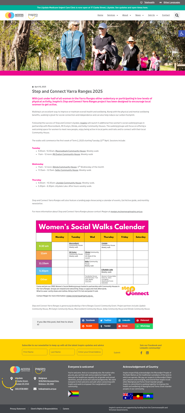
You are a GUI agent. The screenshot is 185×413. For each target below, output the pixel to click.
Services (111, 15)
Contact (166, 15)
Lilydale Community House (68, 183)
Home (100, 15)
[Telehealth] (141, 3)
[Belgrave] (34, 378)
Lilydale (19, 378)
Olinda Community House (65, 167)
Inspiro (83, 123)
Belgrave (43, 378)
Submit (117, 352)
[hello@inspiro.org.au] (34, 388)
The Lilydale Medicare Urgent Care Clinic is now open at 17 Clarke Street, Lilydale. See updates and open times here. (92, 7)
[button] (181, 33)
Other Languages (172, 2)
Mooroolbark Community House (70, 151)
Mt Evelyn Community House (66, 154)
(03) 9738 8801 (21, 389)
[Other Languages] (161, 3)
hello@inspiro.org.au (47, 389)
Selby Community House (66, 170)
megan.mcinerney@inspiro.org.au (126, 211)
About (125, 15)
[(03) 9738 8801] (11, 388)
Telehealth (149, 2)
